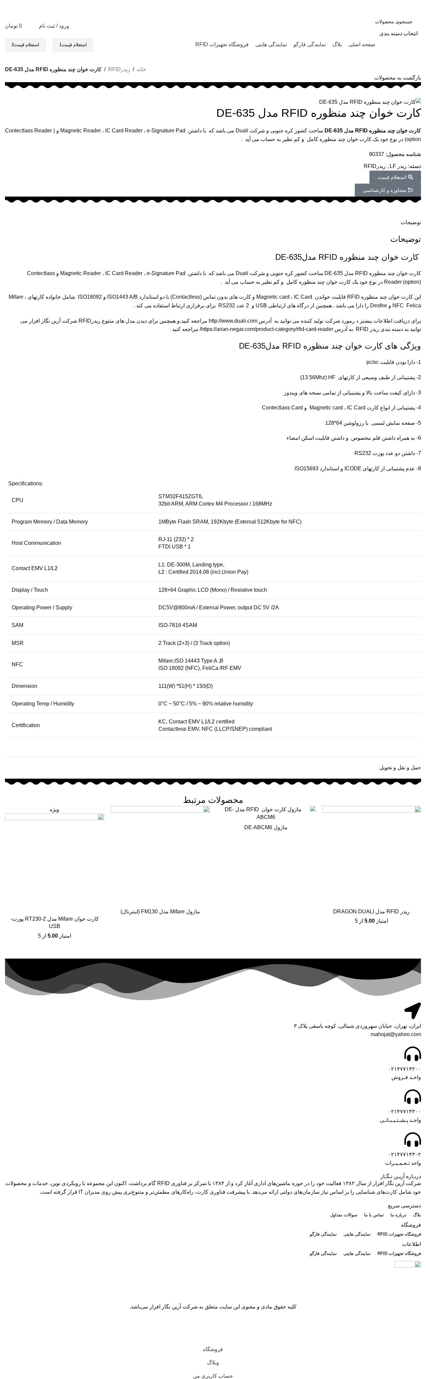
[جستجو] (334, 26)
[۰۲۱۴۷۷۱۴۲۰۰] (412, 1053)
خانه (141, 69)
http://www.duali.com (233, 321)
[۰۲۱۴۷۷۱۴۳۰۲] (412, 1139)
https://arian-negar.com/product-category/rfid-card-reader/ (266, 329)
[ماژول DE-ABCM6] (266, 813)
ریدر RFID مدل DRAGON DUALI (371, 911)
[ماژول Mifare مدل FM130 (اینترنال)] (160, 855)
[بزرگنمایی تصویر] (407, 92)
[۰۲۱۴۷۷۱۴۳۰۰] (412, 1096)
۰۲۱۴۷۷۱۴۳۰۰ (404, 1111)
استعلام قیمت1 (73, 44)
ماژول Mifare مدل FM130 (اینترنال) (160, 911)
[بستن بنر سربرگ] (417, 1325)
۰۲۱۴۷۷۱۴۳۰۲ (404, 1154)
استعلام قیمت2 (25, 44)
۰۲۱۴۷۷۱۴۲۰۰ (404, 1069)
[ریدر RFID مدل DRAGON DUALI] (371, 855)
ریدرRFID (119, 69)
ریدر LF (398, 166)
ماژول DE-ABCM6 (266, 827)
